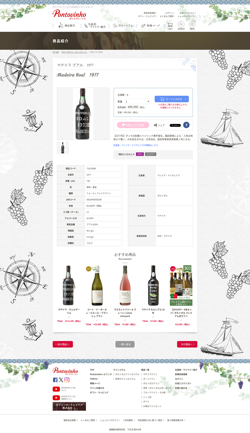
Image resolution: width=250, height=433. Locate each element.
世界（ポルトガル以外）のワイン (158, 387)
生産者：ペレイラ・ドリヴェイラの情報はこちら (135, 145)
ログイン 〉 (170, 12)
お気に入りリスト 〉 (188, 12)
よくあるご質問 (89, 420)
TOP (57, 52)
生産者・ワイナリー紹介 (186, 369)
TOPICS (94, 378)
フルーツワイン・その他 (154, 392)
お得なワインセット (152, 406)
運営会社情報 (71, 420)
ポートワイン (149, 378)
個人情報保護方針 (176, 420)
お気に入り (131, 125)
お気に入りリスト (183, 383)
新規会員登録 (181, 374)
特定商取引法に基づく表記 (151, 420)
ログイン (179, 378)
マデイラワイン (150, 374)
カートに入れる (174, 99)
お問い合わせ (181, 387)
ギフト (146, 401)
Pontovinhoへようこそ (101, 374)
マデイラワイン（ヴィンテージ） (74, 52)
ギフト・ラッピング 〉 (147, 16)
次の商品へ (186, 344)
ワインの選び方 (97, 387)
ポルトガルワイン (151, 383)
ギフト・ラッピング (99, 392)
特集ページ (95, 383)
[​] (186, 125)
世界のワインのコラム (125, 378)
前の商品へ (63, 344)
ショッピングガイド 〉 (187, 16)
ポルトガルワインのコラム (127, 374)
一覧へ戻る (125, 344)
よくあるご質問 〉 (167, 16)
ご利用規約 (129, 420)
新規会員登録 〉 (150, 12)
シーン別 (147, 397)
